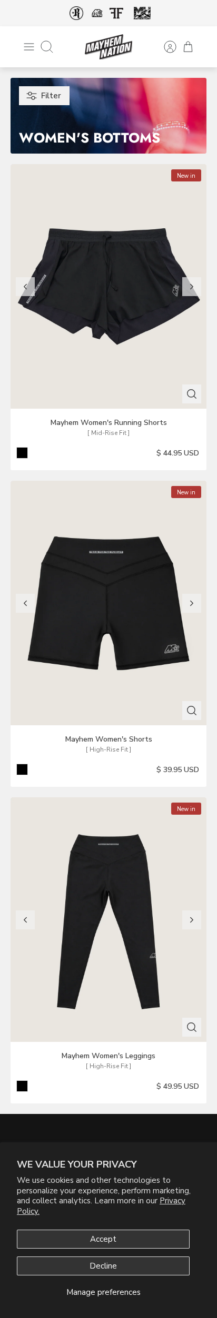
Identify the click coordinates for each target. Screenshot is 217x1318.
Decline (103, 1266)
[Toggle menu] (29, 46)
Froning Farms (116, 13)
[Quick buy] (191, 393)
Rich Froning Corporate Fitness (76, 13)
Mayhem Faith (97, 13)
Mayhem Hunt (142, 13)
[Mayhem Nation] (108, 46)
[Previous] (25, 286)
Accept (103, 1239)
